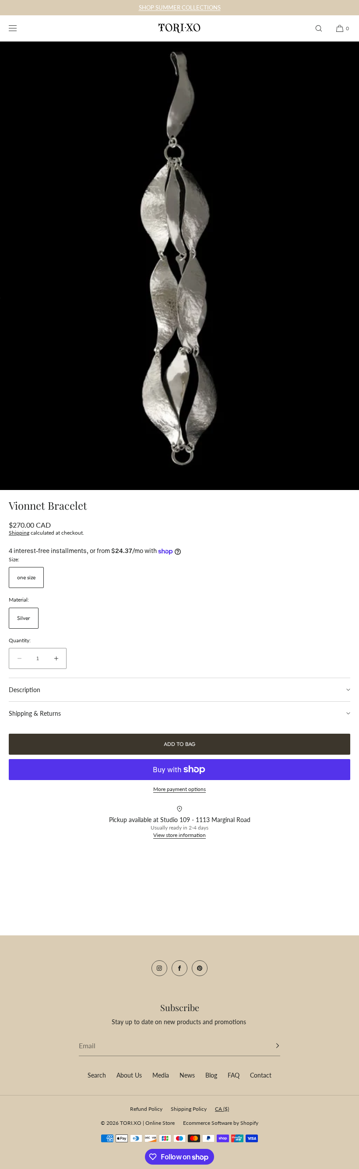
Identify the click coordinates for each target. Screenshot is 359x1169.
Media (160, 1075)
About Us (129, 1075)
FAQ (233, 1075)
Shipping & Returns (35, 713)
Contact (260, 1075)
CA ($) (222, 1109)
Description (24, 689)
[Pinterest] (199, 968)
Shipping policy (189, 1109)
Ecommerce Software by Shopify (220, 1123)
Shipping (19, 532)
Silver (23, 618)
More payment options (179, 789)
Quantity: (20, 640)
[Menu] (19, 28)
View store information (179, 835)
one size (26, 577)
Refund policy (146, 1109)
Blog (211, 1075)
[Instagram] (159, 968)
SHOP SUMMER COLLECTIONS (180, 7)
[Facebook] (179, 968)
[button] (318, 28)
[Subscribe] (269, 1045)
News (187, 1075)
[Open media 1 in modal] (179, 266)
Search (97, 1075)
